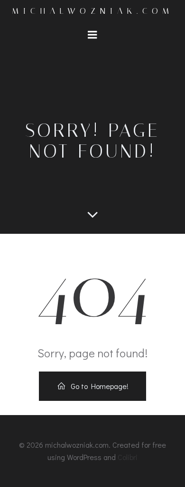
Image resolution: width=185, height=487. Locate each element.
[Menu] (92, 35)
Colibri (128, 457)
